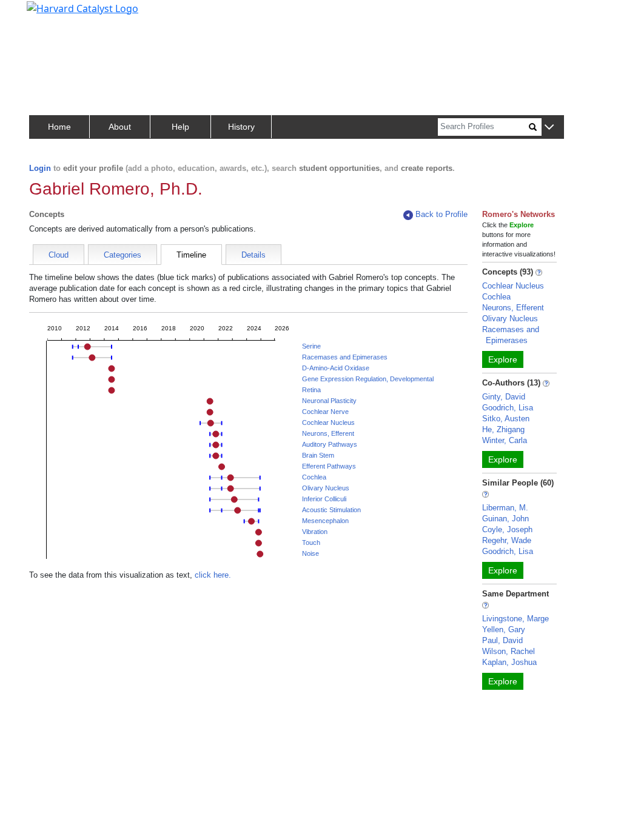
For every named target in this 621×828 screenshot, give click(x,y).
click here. (213, 574)
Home (59, 127)
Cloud (59, 254)
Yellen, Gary (503, 629)
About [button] (120, 127)
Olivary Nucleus (325, 488)
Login (40, 168)
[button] (549, 127)
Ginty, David (503, 396)
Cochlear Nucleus (328, 422)
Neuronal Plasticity (329, 400)
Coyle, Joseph (507, 529)
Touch (311, 542)
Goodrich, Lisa (507, 407)
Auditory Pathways (329, 444)
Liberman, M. (505, 507)
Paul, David (502, 640)
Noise (310, 553)
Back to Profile (441, 214)
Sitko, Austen (505, 418)
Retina (311, 389)
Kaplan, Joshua (509, 662)
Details (253, 254)
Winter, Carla (504, 440)
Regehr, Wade (506, 540)
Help (180, 127)
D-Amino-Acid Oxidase (335, 368)
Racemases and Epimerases (345, 357)
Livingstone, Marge (515, 618)
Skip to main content (50, 14)
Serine (311, 346)
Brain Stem (318, 455)
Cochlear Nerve (325, 411)
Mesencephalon (325, 520)
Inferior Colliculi (324, 498)
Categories (122, 254)
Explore (502, 359)
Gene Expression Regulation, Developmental (368, 378)
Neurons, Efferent (328, 433)
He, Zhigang (503, 429)
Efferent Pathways (329, 466)
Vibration (314, 531)
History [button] (241, 127)
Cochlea (314, 477)
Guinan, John (505, 518)
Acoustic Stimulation (331, 509)
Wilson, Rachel (508, 651)
